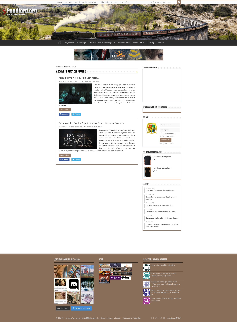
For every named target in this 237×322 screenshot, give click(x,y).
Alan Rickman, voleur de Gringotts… (79, 77)
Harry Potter (68, 43)
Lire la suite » (64, 110)
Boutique (152, 43)
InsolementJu (64, 81)
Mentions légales (93, 318)
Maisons (143, 43)
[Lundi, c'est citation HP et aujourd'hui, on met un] (60, 297)
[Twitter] (156, 2)
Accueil (77, 2)
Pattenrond (63, 127)
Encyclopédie (124, 2)
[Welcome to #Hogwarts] (60, 271)
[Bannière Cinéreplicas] (118, 55)
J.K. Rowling (81, 43)
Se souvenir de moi (168, 134)
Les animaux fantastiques (94, 127)
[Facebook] (153, 2)
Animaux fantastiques (105, 43)
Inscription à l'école (166, 143)
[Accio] (179, 2)
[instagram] (161, 2)
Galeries (135, 43)
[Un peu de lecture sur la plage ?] (73, 271)
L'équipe (117, 318)
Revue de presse (106, 318)
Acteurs (91, 43)
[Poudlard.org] (20, 11)
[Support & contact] (164, 2)
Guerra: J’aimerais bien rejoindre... (163, 265)
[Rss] (151, 2)
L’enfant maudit (122, 43)
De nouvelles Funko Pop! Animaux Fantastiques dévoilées (91, 123)
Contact (161, 43)
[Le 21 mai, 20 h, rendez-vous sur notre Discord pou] (73, 297)
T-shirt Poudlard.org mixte (108, 2)
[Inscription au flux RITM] (137, 72)
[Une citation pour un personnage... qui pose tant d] (60, 284)
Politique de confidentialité (131, 318)
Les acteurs (95, 81)
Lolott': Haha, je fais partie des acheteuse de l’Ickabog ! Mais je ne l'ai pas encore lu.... (165, 292)
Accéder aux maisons (89, 2)
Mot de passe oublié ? (167, 136)
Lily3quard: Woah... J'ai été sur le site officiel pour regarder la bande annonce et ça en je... (165, 284)
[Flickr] (158, 2)
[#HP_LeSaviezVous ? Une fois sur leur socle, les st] (87, 284)
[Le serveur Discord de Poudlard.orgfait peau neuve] (73, 284)
